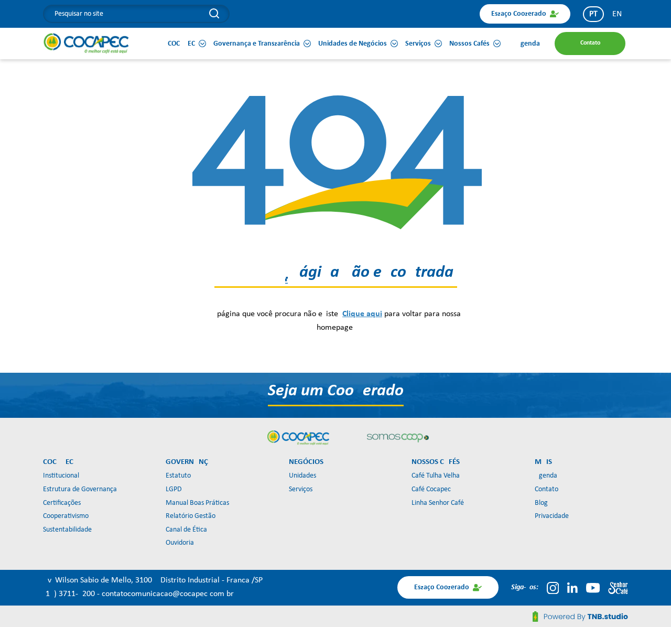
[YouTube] (593, 587)
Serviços (300, 489)
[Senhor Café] (618, 587)
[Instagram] (553, 587)
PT (593, 14)
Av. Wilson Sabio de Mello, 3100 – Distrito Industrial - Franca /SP (153, 580)
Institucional (61, 476)
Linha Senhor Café (438, 503)
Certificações (62, 503)
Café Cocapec (431, 489)
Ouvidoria (180, 543)
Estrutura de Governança (80, 489)
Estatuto (178, 476)
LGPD (174, 489)
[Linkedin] (572, 587)
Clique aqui (362, 314)
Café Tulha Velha (436, 476)
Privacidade (552, 516)
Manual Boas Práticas (197, 503)
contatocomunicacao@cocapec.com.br (168, 594)
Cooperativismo (66, 516)
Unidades (302, 476)
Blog (541, 503)
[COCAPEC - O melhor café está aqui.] (86, 43)
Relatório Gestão (190, 516)
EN (617, 14)
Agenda (546, 476)
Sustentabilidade (67, 530)
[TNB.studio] (580, 616)
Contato (546, 489)
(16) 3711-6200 (70, 594)
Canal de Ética (186, 530)
